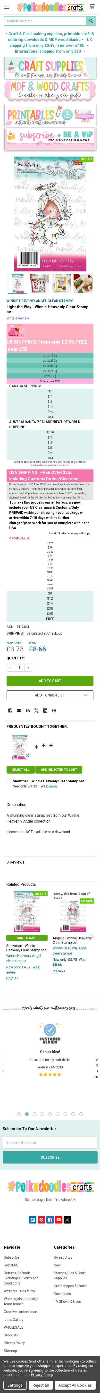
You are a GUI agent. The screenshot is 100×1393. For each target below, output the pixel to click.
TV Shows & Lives (67, 1301)
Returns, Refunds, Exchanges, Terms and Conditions (21, 1278)
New (57, 1265)
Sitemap (10, 1351)
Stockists (11, 1335)
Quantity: (16, 658)
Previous (8, 936)
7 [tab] (65, 1114)
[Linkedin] (45, 710)
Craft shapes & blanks (70, 1286)
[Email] (19, 710)
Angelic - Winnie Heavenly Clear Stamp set (72, 940)
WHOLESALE (13, 1327)
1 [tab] (19, 1114)
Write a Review (18, 318)
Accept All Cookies (75, 1385)
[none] (50, 214)
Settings (15, 1385)
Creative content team (21, 1312)
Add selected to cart (59, 769)
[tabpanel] (50, 1062)
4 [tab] (42, 1114)
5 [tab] (50, 1114)
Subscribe (11, 1257)
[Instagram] (32, 1220)
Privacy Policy (14, 1343)
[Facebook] (10, 710)
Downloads (62, 1294)
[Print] (28, 710)
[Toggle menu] (6, 6)
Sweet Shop (63, 1257)
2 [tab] (27, 1114)
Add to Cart (27, 938)
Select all (20, 769)
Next (91, 936)
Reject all (41, 1385)
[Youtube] (58, 1220)
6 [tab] (57, 1114)
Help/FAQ (11, 1265)
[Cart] (93, 6)
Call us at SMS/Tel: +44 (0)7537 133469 (50, 1207)
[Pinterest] (54, 710)
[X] (36, 710)
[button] (50, 69)
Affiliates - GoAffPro (19, 1291)
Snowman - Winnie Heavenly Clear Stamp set (48, 781)
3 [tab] (34, 1114)
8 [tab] (73, 1114)
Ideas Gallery (13, 1320)
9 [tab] (81, 1114)
